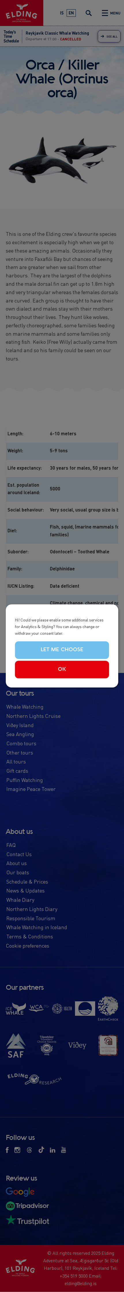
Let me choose (62, 649)
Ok (62, 669)
